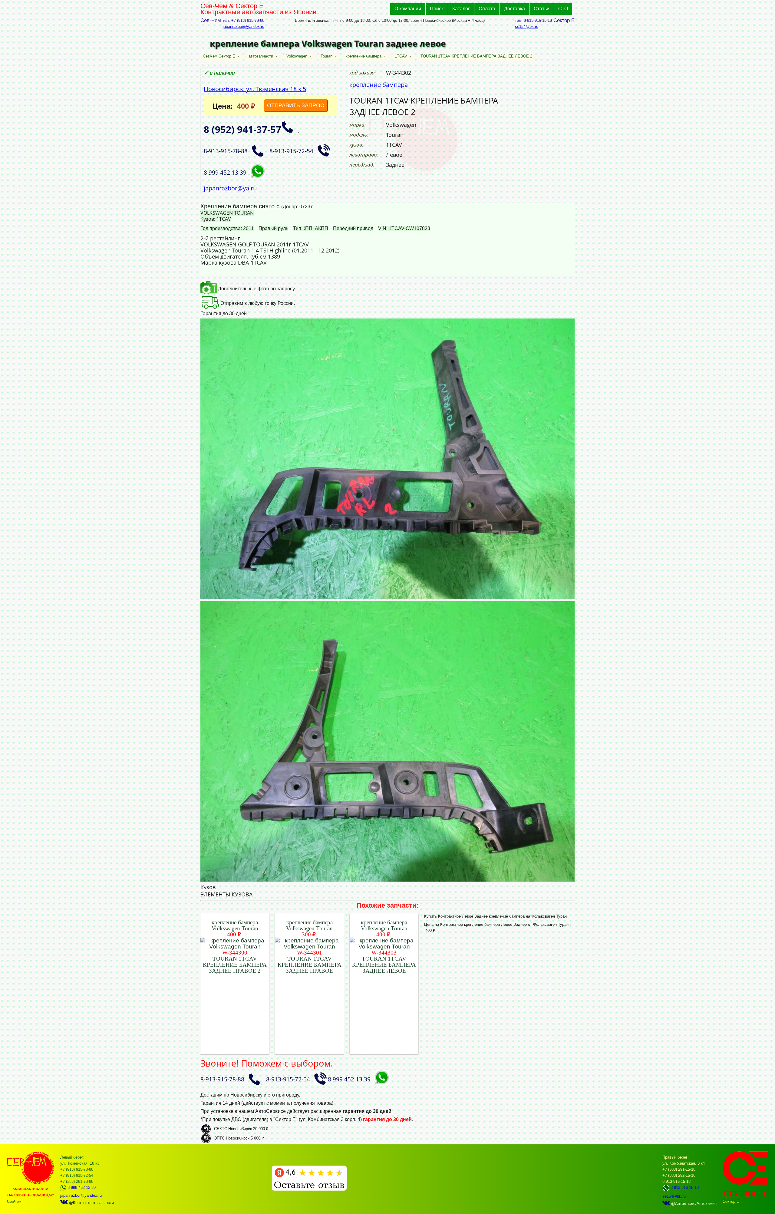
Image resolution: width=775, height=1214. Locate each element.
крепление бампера (363, 56)
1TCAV (401, 56)
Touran (326, 56)
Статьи (541, 8)
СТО (563, 8)
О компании (407, 8)
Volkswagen (296, 56)
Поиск (437, 8)
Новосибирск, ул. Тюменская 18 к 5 (255, 89)
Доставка (514, 8)
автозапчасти (261, 56)
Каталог (461, 8)
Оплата (487, 8)
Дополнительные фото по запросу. (256, 288)
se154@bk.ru (526, 26)
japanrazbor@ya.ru (230, 188)
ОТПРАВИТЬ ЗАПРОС (295, 105)
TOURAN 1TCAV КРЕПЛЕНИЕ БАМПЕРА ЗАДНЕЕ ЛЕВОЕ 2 (476, 56)
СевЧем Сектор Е (219, 56)
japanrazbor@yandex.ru (243, 26)
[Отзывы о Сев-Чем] (309, 1189)
